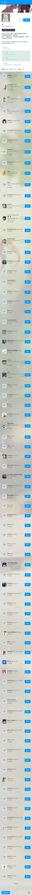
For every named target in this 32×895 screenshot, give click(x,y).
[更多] (22, 87)
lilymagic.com (8, 26)
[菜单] (29, 892)
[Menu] (20, 20)
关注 (26, 20)
